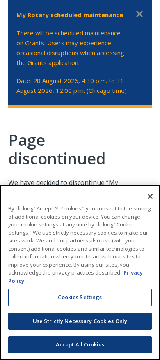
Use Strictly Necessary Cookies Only (80, 321)
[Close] (150, 196)
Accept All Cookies (80, 344)
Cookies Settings (80, 297)
